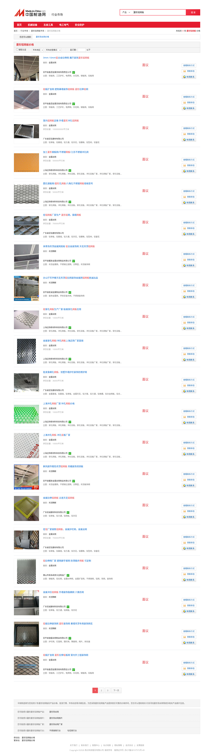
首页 (19, 24)
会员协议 (129, 745)
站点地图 (107, 745)
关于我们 (73, 745)
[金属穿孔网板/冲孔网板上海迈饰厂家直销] (26, 351)
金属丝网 (52, 62)
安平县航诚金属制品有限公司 (55, 292)
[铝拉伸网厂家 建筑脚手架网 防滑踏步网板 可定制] (26, 571)
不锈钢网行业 (55, 730)
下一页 (116, 690)
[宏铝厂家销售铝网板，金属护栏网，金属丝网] (26, 539)
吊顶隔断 (52, 251)
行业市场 (57, 14)
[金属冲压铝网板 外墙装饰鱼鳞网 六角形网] (26, 602)
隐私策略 (118, 745)
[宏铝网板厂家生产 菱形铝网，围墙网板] (26, 225)
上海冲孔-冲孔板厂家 (56, 434)
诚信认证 (22, 49)
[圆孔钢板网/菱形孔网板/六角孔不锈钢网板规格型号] (26, 194)
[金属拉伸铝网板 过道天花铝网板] (26, 508)
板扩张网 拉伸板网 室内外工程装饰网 (65, 654)
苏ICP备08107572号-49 (135, 750)
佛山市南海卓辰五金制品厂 (54, 575)
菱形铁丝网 (54, 712)
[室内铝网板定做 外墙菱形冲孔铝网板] (26, 131)
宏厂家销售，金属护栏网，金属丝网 (65, 529)
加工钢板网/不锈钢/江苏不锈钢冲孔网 (66, 151)
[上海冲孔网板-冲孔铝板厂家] (26, 445)
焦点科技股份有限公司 (94, 750)
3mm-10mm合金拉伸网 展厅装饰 (66, 57)
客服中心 (96, 745)
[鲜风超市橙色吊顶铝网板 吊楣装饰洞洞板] (26, 476)
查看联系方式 (189, 65)
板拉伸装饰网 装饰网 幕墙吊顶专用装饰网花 (68, 623)
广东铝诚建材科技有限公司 (54, 512)
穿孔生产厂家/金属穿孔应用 (62, 309)
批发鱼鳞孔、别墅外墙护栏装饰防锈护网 (65, 372)
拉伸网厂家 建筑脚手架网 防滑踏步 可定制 (67, 560)
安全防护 (79, 24)
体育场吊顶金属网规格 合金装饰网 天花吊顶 (69, 246)
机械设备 (32, 24)
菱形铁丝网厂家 (56, 724)
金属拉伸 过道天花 (58, 497)
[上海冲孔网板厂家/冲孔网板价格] (26, 414)
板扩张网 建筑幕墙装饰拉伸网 (65, 89)
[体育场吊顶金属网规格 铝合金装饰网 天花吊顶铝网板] (26, 256)
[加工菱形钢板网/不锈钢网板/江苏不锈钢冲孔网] (26, 162)
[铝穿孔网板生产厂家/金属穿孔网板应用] (26, 319)
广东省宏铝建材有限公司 (53, 138)
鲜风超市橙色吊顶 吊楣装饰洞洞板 (63, 466)
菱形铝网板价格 (28, 737)
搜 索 (193, 12)
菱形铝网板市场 (37, 31)
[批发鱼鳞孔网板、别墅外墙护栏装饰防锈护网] (26, 382)
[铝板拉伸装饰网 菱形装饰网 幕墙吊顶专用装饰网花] (26, 634)
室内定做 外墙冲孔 (61, 120)
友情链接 (140, 745)
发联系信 (191, 71)
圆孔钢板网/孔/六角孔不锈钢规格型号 (68, 183)
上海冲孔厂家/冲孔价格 (59, 403)
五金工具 (48, 24)
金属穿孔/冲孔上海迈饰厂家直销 (63, 340)
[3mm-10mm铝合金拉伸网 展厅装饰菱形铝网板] (26, 68)
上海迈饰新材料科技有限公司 (55, 170)
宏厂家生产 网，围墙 (62, 214)
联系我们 (85, 745)
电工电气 (64, 24)
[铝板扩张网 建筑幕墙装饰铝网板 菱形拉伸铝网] (26, 99)
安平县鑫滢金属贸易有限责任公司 (57, 72)
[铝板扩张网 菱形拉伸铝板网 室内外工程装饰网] (26, 665)
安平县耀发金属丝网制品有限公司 (57, 260)
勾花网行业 (72, 730)
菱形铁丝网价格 (42, 37)
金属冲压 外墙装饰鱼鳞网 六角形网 (63, 592)
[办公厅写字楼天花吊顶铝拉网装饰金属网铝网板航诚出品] (26, 288)
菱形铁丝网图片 (56, 718)
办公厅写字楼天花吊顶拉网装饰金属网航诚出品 (70, 277)
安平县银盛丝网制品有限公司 (55, 638)
